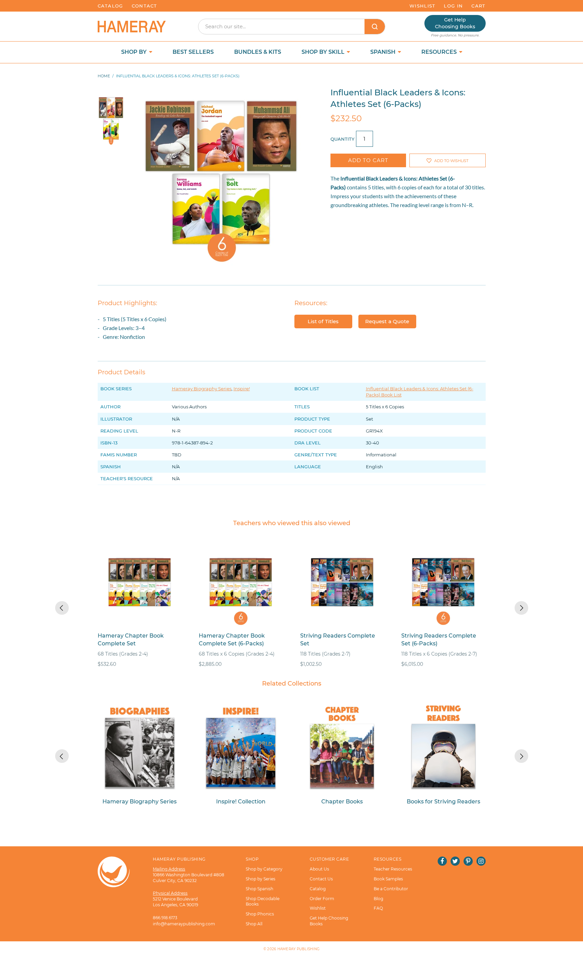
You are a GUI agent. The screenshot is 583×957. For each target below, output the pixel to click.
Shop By (134, 52)
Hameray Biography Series (201, 388)
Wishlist (422, 6)
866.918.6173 (165, 917)
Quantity (342, 139)
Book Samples (388, 878)
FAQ (378, 908)
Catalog (110, 6)
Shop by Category (264, 869)
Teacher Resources (393, 869)
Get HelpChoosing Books (455, 23)
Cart (478, 6)
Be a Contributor (391, 888)
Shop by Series (260, 878)
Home (104, 76)
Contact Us (321, 878)
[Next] (521, 608)
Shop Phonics (260, 913)
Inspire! (241, 388)
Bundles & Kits (257, 52)
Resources (439, 52)
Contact (144, 6)
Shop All (254, 923)
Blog (378, 898)
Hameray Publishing (298, 949)
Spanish (383, 52)
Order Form (322, 898)
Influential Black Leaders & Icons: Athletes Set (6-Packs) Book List (419, 391)
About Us (319, 869)
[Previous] (62, 608)
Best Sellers (193, 52)
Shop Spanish (259, 888)
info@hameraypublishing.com (184, 923)
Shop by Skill (324, 52)
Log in (453, 6)
